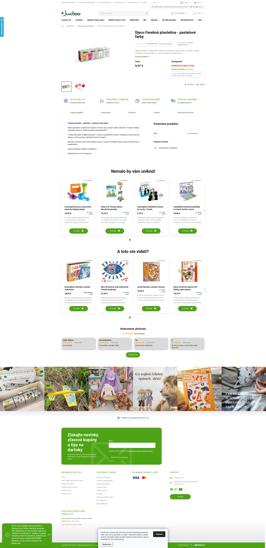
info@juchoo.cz (179, 478)
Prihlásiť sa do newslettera (119, 457)
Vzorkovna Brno (132, 2)
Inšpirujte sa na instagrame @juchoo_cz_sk (135, 418)
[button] (129, 240)
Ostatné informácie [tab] (185, 112)
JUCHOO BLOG (66, 490)
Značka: (182, 45)
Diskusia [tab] (132, 112)
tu (123, 539)
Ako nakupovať (101, 500)
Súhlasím (159, 534)
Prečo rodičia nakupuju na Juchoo (72, 480)
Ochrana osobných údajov (105, 497)
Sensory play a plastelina (168, 148)
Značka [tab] (156, 112)
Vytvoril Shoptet (183, 545)
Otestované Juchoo (67, 484)
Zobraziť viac (133, 355)
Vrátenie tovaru (119, 2)
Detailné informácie (142, 56)
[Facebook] (171, 489)
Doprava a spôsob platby (87, 2)
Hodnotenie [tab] (106, 112)
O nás (63, 477)
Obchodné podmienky (68, 2)
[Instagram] (175, 489)
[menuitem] (67, 20)
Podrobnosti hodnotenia (165, 44)
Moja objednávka (102, 504)
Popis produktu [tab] (76, 112)
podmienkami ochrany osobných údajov (140, 451)
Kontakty (144, 2)
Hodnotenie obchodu (104, 2)
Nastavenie (107, 544)
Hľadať (146, 13)
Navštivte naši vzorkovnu (69, 487)
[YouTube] (180, 489)
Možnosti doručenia (182, 69)
